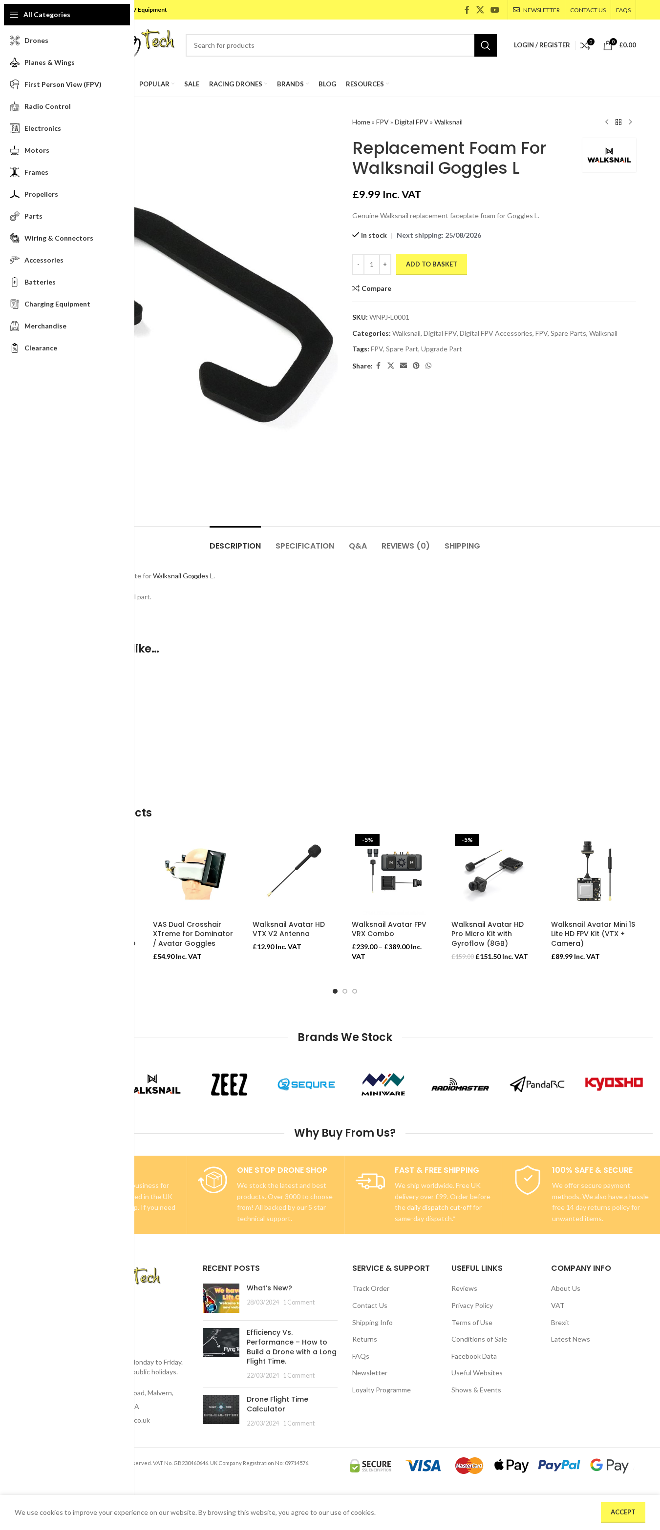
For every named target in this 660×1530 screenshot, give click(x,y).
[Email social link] (403, 365)
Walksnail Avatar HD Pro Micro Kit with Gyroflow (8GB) (487, 933)
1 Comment (299, 1302)
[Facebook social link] (467, 9)
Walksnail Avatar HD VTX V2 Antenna (289, 929)
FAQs (360, 1356)
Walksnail (448, 122)
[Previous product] (607, 122)
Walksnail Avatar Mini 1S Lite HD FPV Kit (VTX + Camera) (593, 933)
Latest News (570, 1339)
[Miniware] (383, 1084)
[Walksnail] (152, 1084)
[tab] (235, 541)
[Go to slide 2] (344, 991)
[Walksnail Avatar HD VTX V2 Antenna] (295, 873)
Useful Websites (477, 1372)
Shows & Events (476, 1390)
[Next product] (630, 122)
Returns (364, 1339)
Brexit (560, 1322)
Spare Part (402, 349)
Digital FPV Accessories (496, 333)
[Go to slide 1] (335, 991)
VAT (558, 1305)
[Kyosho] (614, 1084)
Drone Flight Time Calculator (277, 1404)
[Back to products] (618, 122)
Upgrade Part (441, 349)
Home (361, 122)
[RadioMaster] (460, 1084)
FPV (382, 122)
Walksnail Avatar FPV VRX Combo (389, 929)
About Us (565, 1288)
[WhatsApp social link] (428, 365)
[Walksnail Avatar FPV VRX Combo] (394, 873)
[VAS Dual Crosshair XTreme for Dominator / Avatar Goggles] (195, 873)
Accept (623, 1512)
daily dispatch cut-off (439, 1207)
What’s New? (269, 1288)
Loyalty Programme (381, 1390)
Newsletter (369, 1372)
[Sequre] (306, 1084)
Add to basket (431, 264)
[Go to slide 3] (354, 991)
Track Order (370, 1288)
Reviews (464, 1288)
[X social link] (480, 9)
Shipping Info (372, 1322)
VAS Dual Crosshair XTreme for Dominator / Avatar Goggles (193, 933)
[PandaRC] (537, 1084)
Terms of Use (471, 1322)
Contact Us (369, 1305)
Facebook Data (474, 1356)
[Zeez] (229, 1084)
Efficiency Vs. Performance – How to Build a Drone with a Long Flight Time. (292, 1346)
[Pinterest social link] (416, 365)
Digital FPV (411, 122)
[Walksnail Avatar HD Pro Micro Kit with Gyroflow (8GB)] (493, 873)
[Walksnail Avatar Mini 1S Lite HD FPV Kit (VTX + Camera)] (593, 873)
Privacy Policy (472, 1305)
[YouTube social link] (494, 9)
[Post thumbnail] (221, 1298)
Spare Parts (568, 333)
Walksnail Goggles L (183, 575)
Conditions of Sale (479, 1339)
